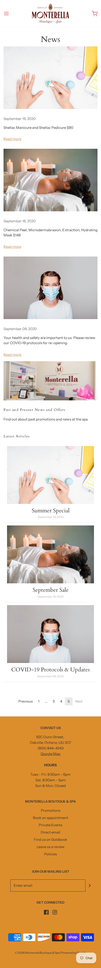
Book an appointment (50, 817)
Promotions (50, 810)
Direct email (50, 832)
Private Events (50, 825)
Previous (25, 701)
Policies (50, 854)
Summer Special (51, 510)
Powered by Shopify (73, 952)
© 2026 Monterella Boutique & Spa (37, 952)
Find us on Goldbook (50, 839)
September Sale (51, 590)
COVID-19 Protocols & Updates (50, 670)
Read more (12, 139)
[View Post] (50, 77)
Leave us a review (51, 847)
